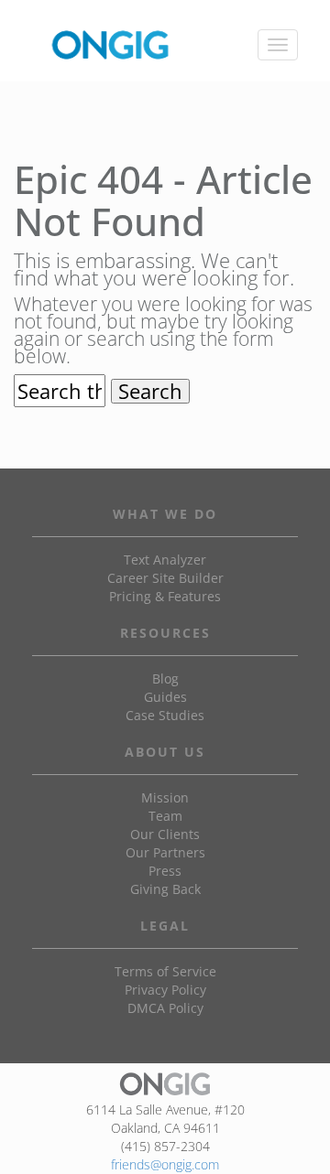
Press (165, 870)
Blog (165, 678)
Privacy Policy (165, 989)
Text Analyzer (165, 559)
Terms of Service (165, 971)
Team (165, 815)
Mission (165, 797)
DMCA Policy (165, 1008)
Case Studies (165, 715)
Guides (165, 696)
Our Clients (165, 834)
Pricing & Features (165, 596)
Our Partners (165, 852)
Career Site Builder (165, 578)
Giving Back (165, 889)
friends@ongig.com (165, 1164)
